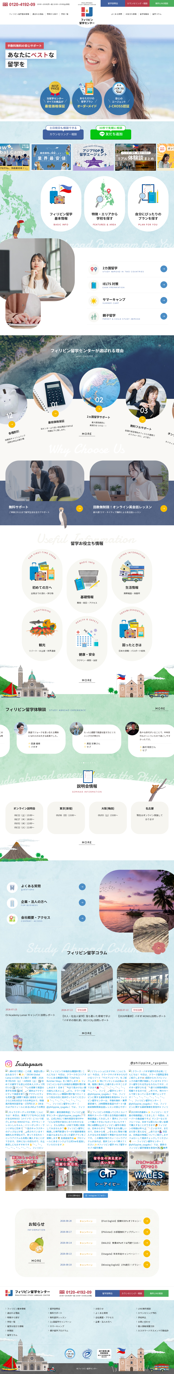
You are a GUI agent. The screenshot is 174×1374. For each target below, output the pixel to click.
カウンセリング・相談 (137, 3)
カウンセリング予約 (147, 1313)
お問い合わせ (144, 1321)
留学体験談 (144, 14)
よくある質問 (116, 14)
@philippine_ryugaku (148, 1063)
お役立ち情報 (131, 14)
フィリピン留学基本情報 (19, 14)
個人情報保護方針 (146, 1326)
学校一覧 (65, 14)
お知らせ (99, 1308)
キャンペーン (86, 1221)
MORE (87, 434)
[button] (81, 168)
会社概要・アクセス (104, 1317)
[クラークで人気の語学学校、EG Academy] (66, 1171)
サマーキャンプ (57, 1326)
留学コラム (156, 14)
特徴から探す (52, 14)
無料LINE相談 (161, 3)
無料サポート (56, 1313)
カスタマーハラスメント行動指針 (153, 1330)
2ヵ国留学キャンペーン (60, 1321)
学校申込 (142, 1317)
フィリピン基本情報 (16, 1308)
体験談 (10, 1330)
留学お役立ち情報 (15, 1326)
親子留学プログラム (59, 1330)
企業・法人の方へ (103, 1321)
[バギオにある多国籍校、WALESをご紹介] (149, 1171)
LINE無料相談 (144, 1308)
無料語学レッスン (58, 1317)
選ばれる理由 (37, 14)
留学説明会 (113, 3)
